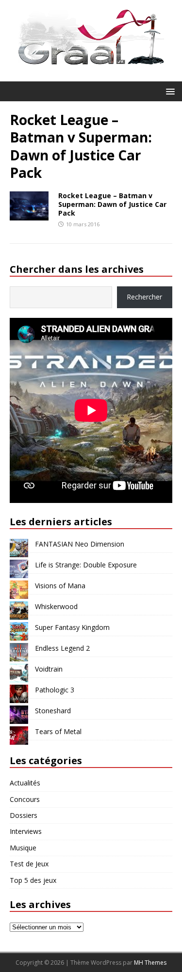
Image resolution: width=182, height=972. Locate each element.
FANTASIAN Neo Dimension (79, 544)
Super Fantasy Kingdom (72, 627)
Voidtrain (49, 669)
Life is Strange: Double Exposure (86, 564)
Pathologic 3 (54, 689)
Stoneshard (53, 710)
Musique (23, 847)
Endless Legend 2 (62, 648)
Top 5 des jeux (33, 880)
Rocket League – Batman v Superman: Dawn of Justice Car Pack (112, 204)
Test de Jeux (29, 863)
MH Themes (150, 962)
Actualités (25, 782)
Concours (25, 799)
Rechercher (144, 296)
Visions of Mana (60, 585)
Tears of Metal (58, 731)
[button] (169, 91)
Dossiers (23, 815)
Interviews (26, 831)
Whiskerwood (56, 606)
